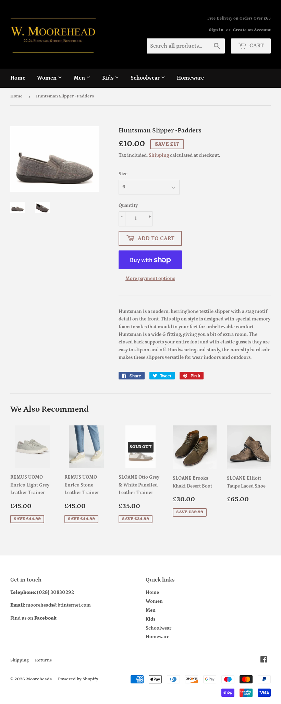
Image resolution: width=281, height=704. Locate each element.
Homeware (190, 78)
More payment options (150, 278)
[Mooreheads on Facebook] (263, 661)
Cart (256, 46)
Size (123, 174)
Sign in (216, 30)
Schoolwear (146, 78)
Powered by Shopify (78, 679)
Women (47, 78)
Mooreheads (39, 679)
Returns (43, 660)
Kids (108, 78)
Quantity (128, 205)
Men (80, 78)
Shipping (159, 155)
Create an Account (252, 30)
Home (17, 78)
